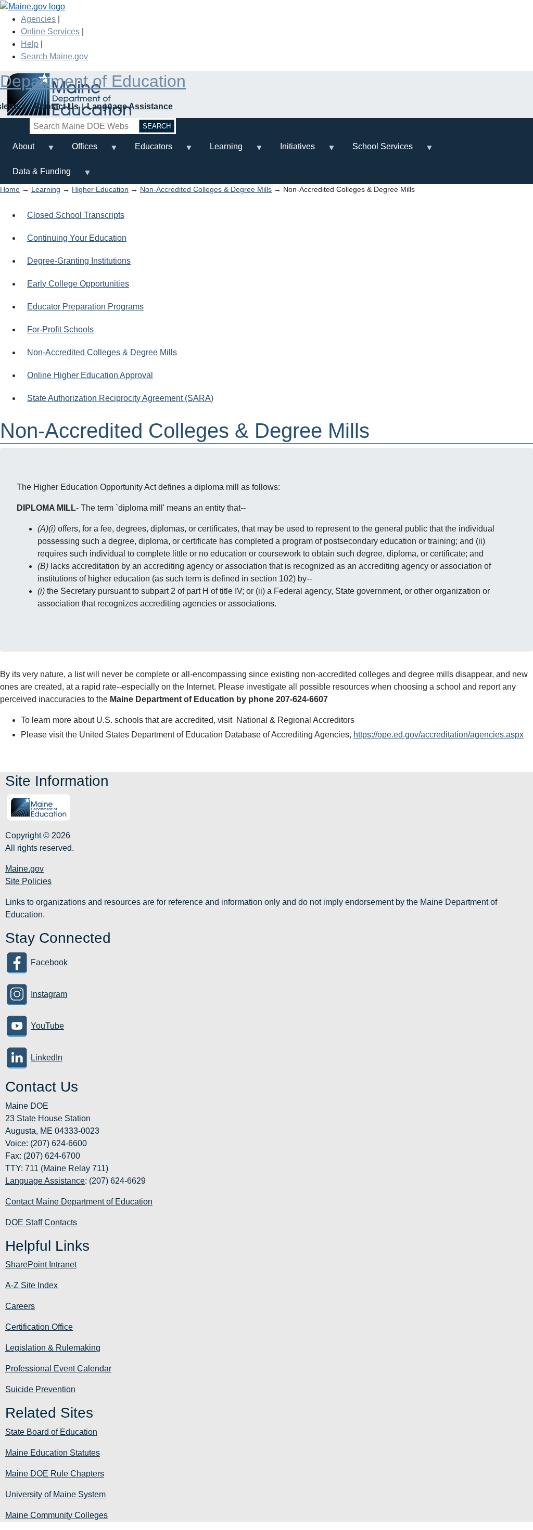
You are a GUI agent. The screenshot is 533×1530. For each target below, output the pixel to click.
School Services (376, 150)
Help (30, 44)
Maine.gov (24, 868)
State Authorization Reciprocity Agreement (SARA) (120, 398)
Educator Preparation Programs (85, 306)
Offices (78, 150)
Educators (147, 150)
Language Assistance (130, 106)
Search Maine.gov (54, 56)
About (17, 150)
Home (10, 189)
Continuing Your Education (76, 238)
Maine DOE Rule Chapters (54, 1473)
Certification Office (39, 1326)
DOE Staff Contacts (41, 1222)
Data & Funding (35, 175)
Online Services (50, 31)
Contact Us (56, 106)
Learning (220, 150)
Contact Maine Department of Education (79, 1201)
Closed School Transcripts (75, 215)
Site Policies (28, 881)
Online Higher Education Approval (90, 375)
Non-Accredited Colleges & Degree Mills (206, 189)
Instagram (49, 994)
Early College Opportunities (78, 283)
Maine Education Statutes (52, 1452)
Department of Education (93, 81)
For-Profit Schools (60, 329)
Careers (20, 1306)
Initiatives (291, 150)
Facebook (49, 962)
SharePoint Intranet (41, 1264)
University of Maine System (55, 1494)
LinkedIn (46, 1057)
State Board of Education (51, 1432)
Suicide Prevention (40, 1389)
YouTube (47, 1025)
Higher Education (100, 189)
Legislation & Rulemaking (52, 1347)
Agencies (38, 19)
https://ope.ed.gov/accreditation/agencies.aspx (438, 734)
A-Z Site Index (31, 1285)
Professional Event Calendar (58, 1368)
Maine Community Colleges (56, 1515)
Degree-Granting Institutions (79, 260)
